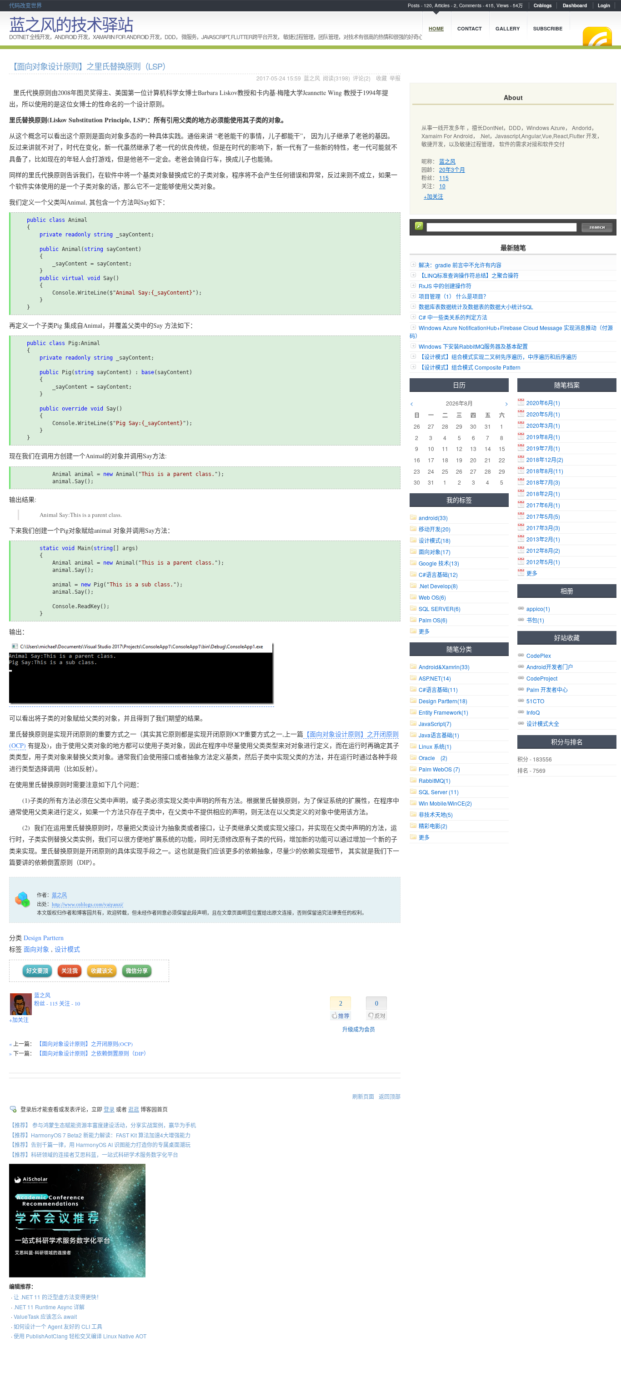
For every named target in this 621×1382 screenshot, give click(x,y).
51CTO (535, 701)
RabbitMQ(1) (435, 780)
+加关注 (19, 1019)
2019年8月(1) (543, 437)
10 (442, 186)
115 (444, 177)
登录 (109, 1109)
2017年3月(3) (543, 527)
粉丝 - (46, 1003)
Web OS (432, 597)
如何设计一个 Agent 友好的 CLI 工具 (58, 1326)
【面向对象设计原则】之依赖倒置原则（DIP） (92, 1053)
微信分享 (137, 971)
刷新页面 (363, 1096)
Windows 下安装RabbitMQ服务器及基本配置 (473, 346)
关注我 (69, 971)
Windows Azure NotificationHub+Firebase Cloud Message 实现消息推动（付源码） (511, 332)
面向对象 (36, 949)
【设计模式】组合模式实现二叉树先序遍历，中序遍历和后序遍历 (498, 357)
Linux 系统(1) (435, 746)
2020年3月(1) (543, 425)
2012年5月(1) (543, 562)
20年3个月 (452, 169)
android (433, 517)
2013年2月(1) (543, 539)
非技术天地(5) (436, 814)
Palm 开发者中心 (547, 689)
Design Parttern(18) (443, 701)
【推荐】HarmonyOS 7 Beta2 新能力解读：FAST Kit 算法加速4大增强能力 (99, 1135)
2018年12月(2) (544, 459)
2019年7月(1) (543, 448)
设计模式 (67, 949)
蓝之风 (312, 78)
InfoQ (533, 712)
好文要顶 (37, 971)
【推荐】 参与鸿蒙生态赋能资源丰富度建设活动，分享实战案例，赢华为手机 (102, 1125)
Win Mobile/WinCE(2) (445, 803)
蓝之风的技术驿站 (71, 23)
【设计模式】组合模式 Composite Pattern (470, 367)
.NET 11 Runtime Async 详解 (49, 1307)
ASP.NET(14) (435, 678)
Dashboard (575, 5)
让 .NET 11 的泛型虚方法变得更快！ (58, 1297)
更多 (531, 573)
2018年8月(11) (544, 471)
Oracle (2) (433, 757)
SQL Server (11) (439, 792)
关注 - (69, 1003)
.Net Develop (438, 586)
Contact (469, 28)
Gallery (508, 28)
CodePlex (538, 655)
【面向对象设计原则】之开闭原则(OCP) (84, 1043)
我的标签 (459, 499)
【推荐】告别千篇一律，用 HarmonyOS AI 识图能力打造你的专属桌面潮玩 (99, 1144)
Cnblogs (543, 5)
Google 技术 (439, 563)
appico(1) (538, 608)
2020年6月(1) (543, 402)
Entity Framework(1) (443, 712)
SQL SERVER (440, 608)
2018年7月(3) (543, 482)
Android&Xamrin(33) (444, 667)
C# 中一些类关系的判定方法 (453, 317)
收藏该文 (102, 971)
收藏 (381, 78)
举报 (395, 78)
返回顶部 (390, 1096)
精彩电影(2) (433, 826)
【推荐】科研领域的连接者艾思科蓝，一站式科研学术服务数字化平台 (93, 1154)
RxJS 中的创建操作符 (445, 286)
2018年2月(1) (543, 493)
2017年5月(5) (543, 516)
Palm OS (433, 620)
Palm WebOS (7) (439, 769)
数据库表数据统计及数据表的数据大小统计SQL (476, 306)
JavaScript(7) (435, 723)
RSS (597, 36)
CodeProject (541, 678)
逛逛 (133, 1109)
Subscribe (547, 28)
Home (436, 28)
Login (604, 5)
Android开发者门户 (549, 667)
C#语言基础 (438, 574)
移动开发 (435, 529)
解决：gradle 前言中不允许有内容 (460, 265)
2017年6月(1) (543, 505)
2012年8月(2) (543, 550)
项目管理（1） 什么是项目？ (454, 296)
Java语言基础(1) (439, 735)
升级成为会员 (358, 1029)
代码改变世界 (25, 5)
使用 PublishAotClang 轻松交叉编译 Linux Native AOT (80, 1336)
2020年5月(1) (543, 414)
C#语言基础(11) (438, 689)
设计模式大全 (542, 723)
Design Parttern (44, 937)
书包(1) (535, 620)
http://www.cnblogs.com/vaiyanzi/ (87, 904)
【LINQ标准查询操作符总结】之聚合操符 (469, 275)
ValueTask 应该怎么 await (45, 1316)
